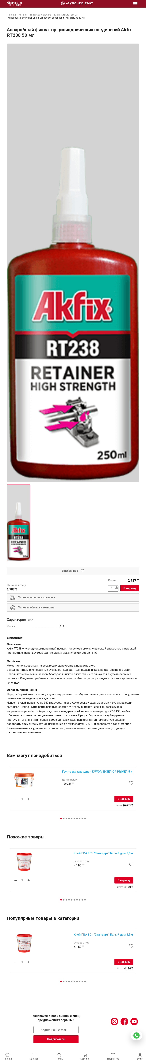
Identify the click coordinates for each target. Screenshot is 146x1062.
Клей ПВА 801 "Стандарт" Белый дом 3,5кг (103, 853)
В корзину (129, 588)
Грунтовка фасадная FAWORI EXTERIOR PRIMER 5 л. (97, 771)
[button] (61, 818)
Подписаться (56, 1039)
